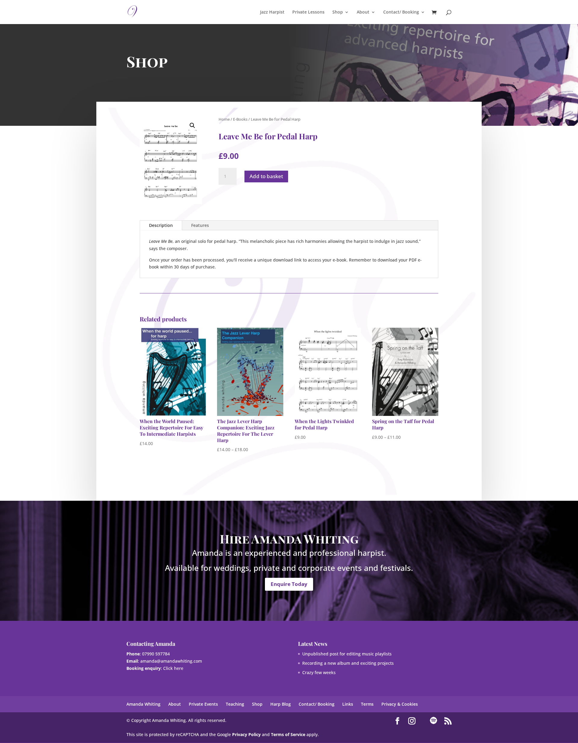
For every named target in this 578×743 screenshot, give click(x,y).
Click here (173, 668)
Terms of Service (288, 734)
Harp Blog (280, 704)
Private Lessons (308, 12)
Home (224, 119)
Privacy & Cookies (399, 704)
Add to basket (266, 176)
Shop (337, 12)
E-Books (240, 119)
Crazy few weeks (319, 672)
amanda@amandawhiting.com (171, 661)
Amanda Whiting (143, 704)
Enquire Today (289, 583)
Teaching (235, 704)
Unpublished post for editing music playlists (347, 654)
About (363, 12)
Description (161, 225)
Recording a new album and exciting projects (348, 663)
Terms (367, 704)
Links (347, 704)
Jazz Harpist (272, 12)
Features (200, 225)
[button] (192, 125)
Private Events (203, 704)
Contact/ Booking (401, 12)
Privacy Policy (246, 734)
